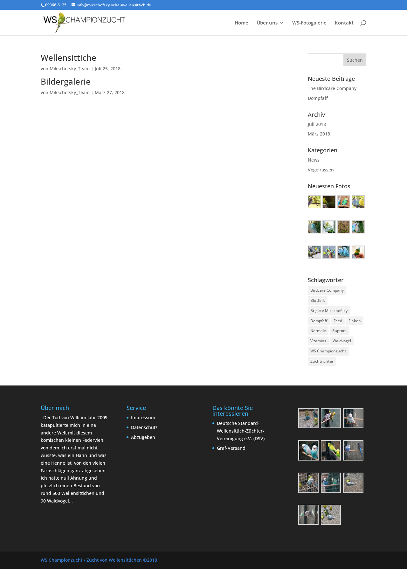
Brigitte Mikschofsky (329, 310)
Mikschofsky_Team (70, 69)
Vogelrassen (321, 170)
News (314, 160)
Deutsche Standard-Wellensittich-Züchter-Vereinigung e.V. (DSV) (241, 430)
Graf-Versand (231, 448)
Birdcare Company (327, 290)
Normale (318, 330)
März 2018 (319, 134)
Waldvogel (342, 340)
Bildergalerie (66, 81)
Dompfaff (318, 98)
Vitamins (318, 340)
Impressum (143, 417)
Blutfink (317, 300)
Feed (338, 320)
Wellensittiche (68, 57)
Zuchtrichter (322, 361)
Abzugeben (143, 437)
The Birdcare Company (332, 88)
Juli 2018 (317, 124)
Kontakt (344, 23)
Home (241, 23)
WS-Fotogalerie (309, 23)
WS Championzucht (328, 351)
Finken (354, 320)
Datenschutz (144, 427)
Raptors (339, 330)
